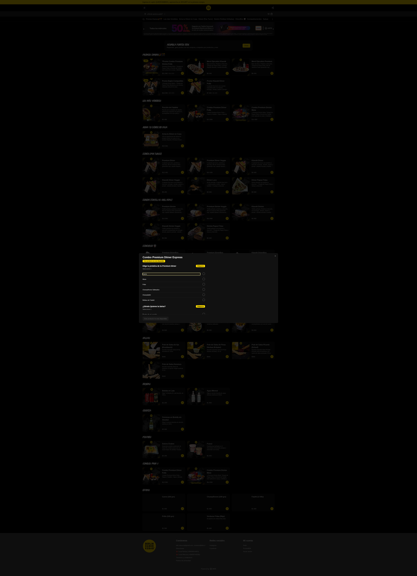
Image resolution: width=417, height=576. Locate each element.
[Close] (275, 256)
